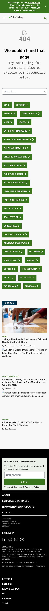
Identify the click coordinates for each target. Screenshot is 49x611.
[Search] (44, 91)
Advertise (6, 519)
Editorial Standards (15, 500)
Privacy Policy (33, 2)
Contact (8, 512)
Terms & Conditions (11, 524)
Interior (7, 579)
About (6, 495)
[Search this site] (45, 18)
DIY (4, 593)
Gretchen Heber (28, 346)
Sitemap (6, 526)
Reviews (6, 598)
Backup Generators (10, 376)
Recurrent (12, 563)
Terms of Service (13, 487)
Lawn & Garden (10, 589)
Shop (5, 603)
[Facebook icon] (4, 539)
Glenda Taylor (11, 389)
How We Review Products (18, 506)
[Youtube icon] (22, 539)
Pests (4, 336)
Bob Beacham (10, 429)
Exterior (6, 419)
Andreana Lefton (12, 346)
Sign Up (24, 482)
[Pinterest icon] (10, 539)
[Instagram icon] (16, 539)
